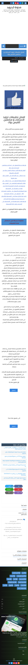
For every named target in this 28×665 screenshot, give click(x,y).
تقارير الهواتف (12, 582)
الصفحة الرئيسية (21, 59)
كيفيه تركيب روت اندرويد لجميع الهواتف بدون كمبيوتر (15, 453)
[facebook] (11, 3)
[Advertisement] (14, 29)
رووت (16, 585)
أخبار (23, 573)
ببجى (9, 579)
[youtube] (16, 3)
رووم (10, 585)
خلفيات (22, 585)
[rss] (19, 663)
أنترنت (12, 576)
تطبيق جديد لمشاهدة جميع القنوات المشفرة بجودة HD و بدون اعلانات (14, 461)
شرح (4, 585)
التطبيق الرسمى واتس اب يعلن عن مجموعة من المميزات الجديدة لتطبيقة (15, 634)
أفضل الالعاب (15, 573)
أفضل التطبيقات (13, 59)
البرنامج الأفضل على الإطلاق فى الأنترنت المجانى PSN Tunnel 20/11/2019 (15, 448)
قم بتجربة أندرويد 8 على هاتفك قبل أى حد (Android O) (14, 465)
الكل (15, 579)
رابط (23, 651)
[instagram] (18, 3)
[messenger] (20, 3)
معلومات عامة (21, 588)
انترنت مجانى (12, 606)
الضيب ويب (22, 579)
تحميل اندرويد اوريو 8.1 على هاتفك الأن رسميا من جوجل (15, 478)
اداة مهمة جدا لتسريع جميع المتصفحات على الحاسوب (16, 470)
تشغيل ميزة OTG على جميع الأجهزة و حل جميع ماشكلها (15, 457)
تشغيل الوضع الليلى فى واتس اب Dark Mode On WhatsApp (15, 474)
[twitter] (13, 3)
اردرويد (24, 637)
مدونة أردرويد (14, 7)
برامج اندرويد (21, 582)
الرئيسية (22, 46)
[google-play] (23, 3)
